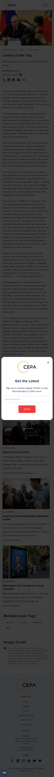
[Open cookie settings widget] (4, 773)
